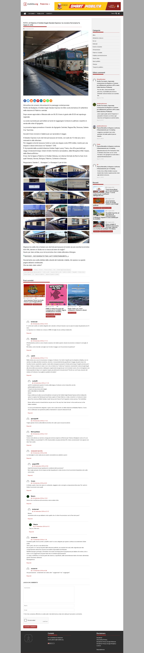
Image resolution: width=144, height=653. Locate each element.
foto (54, 269)
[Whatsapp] (47, 100)
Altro (94, 35)
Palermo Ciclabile (97, 52)
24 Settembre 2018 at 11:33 (41, 383)
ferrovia (36, 269)
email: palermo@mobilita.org (55, 639)
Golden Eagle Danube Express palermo (32, 272)
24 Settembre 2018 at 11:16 (40, 358)
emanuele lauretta (36, 451)
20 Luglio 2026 (50, 306)
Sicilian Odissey (27, 274)
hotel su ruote (46, 272)
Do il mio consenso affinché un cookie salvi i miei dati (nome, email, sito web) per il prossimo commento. (53, 614)
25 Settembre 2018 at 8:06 (39, 453)
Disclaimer (99, 637)
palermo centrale (67, 272)
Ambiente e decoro (98, 38)
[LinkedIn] (34, 100)
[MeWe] (41, 100)
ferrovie (41, 269)
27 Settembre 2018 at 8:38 (39, 570)
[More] (50, 100)
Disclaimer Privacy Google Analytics (106, 643)
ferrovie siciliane (48, 269)
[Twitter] (28, 100)
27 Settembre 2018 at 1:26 (39, 539)
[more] (50, 100)
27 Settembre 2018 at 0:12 (42, 526)
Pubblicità (40, 13)
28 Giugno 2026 (72, 306)
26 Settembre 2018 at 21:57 (41, 511)
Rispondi (29, 333)
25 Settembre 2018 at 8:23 (39, 483)
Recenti (95, 183)
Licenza (99, 645)
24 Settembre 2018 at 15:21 (40, 434)
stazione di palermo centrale (52, 274)
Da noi (94, 41)
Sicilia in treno (81, 272)
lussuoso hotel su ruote (56, 272)
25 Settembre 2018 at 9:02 (40, 466)
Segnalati (74, 272)
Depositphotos (101, 649)
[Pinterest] (37, 100)
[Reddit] (31, 100)
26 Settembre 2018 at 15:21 (40, 498)
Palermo (44, 4)
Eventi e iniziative (28, 269)
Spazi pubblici (96, 61)
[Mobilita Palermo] (25, 13)
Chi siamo (31, 13)
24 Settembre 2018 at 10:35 (40, 324)
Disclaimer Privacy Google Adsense (106, 641)
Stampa (95, 64)
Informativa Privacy (102, 639)
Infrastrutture (96, 49)
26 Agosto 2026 (28, 298)
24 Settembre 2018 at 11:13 (40, 341)
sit (33, 274)
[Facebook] (24, 100)
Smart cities (57, 314)
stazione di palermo (39, 274)
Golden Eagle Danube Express (63, 269)
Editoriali (95, 44)
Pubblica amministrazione (100, 55)
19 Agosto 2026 (110, 222)
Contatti (49, 13)
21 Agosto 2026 (110, 210)
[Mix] (44, 100)
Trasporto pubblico (37, 304)
